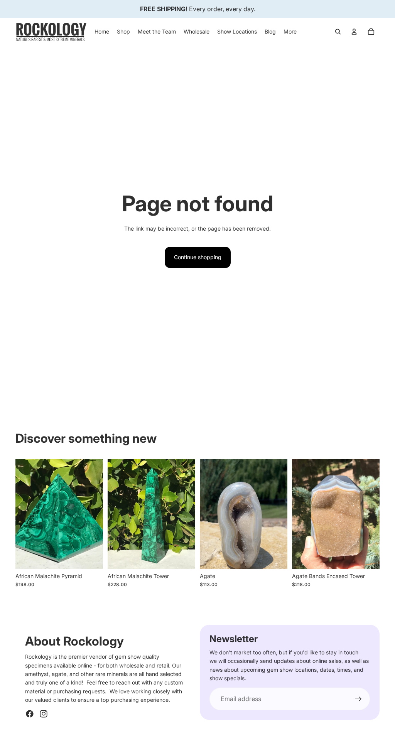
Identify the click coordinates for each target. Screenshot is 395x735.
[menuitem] (290, 32)
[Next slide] (97, 513)
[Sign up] (358, 699)
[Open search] (337, 31)
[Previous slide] (21, 513)
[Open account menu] (354, 31)
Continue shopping (197, 257)
